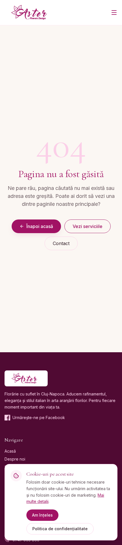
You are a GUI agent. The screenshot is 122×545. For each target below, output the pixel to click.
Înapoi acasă (39, 226)
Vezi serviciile (87, 226)
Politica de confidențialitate (60, 528)
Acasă (10, 451)
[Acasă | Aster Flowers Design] (31, 12)
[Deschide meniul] (114, 12)
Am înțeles (42, 515)
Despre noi (15, 459)
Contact (61, 243)
